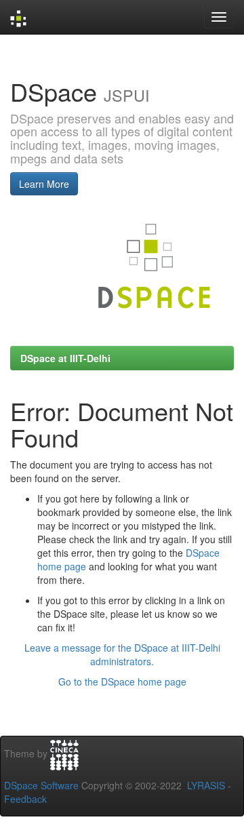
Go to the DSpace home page (122, 681)
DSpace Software (41, 785)
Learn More (44, 184)
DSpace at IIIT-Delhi (65, 358)
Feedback (25, 799)
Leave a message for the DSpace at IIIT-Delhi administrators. (122, 654)
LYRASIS (206, 785)
